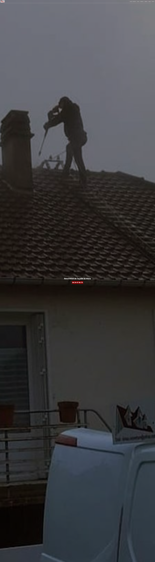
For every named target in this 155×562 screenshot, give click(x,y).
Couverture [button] (134, 1)
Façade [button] (149, 1)
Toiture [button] (138, 1)
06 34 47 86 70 (77, 282)
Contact (153, 1)
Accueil (131, 1)
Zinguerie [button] (146, 1)
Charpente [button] (141, 1)
